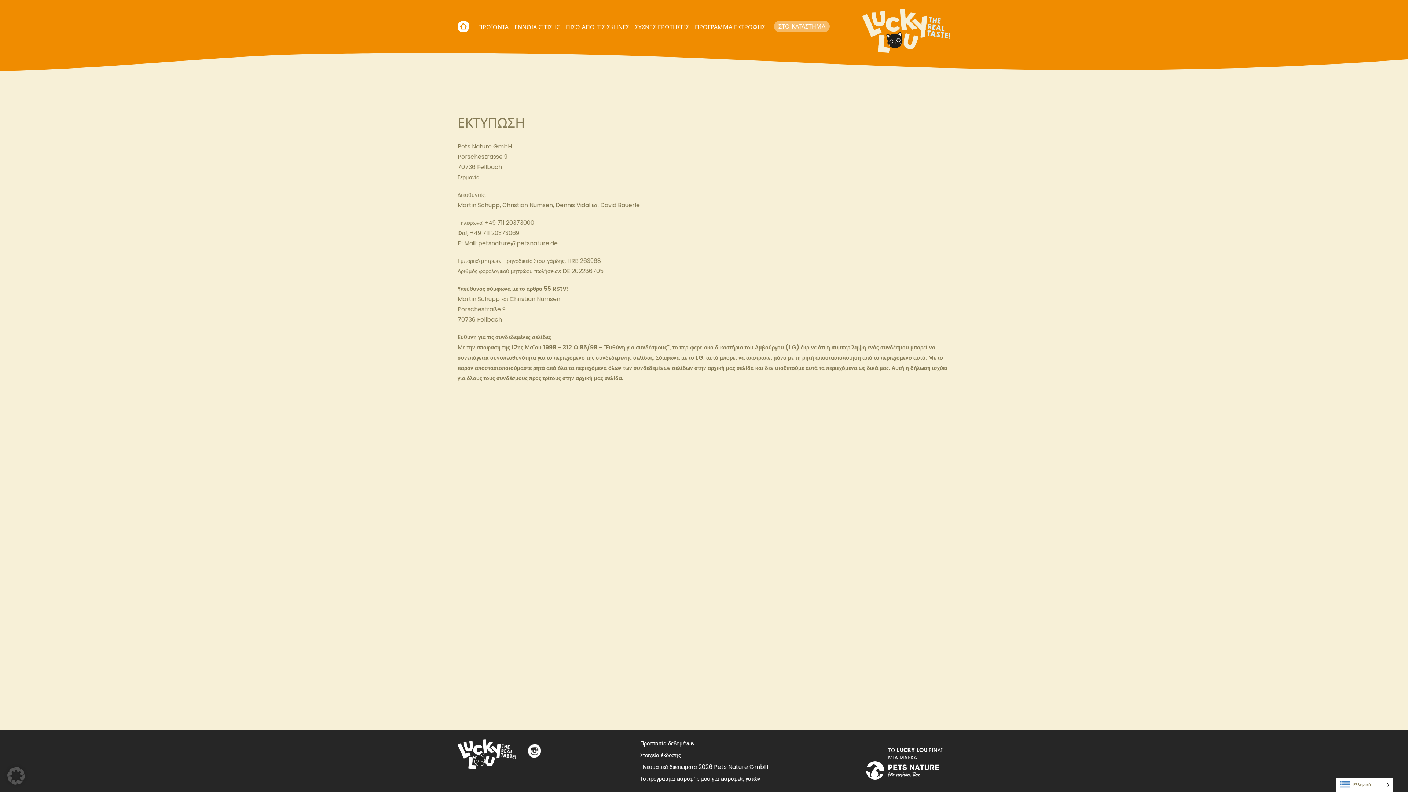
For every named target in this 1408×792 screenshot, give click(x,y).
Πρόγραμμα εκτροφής (730, 27)
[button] (16, 776)
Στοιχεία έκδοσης (660, 755)
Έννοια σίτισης (537, 27)
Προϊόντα (493, 27)
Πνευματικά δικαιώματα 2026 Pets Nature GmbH (704, 767)
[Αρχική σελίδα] (906, 26)
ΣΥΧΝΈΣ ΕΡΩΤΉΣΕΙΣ (662, 27)
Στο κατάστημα (801, 26)
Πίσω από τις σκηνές (597, 27)
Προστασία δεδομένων (667, 743)
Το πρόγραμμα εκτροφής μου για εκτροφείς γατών (700, 778)
